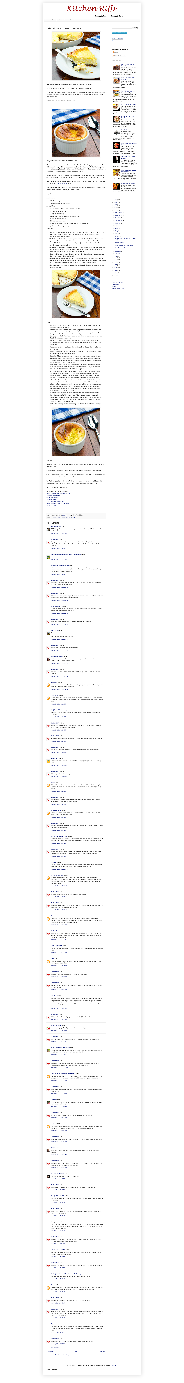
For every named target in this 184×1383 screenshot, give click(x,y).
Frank (53, 1285)
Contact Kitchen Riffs (118, 288)
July (116, 225)
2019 (115, 207)
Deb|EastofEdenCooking (59, 710)
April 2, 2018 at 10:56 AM (58, 1230)
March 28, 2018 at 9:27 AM (59, 574)
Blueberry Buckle (51, 499)
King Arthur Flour (62, 183)
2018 (115, 210)
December (118, 212)
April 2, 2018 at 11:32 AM (58, 1243)
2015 (115, 262)
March (117, 236)
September (118, 220)
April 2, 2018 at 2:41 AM (58, 1203)
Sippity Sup (54, 758)
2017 (115, 257)
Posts (116, 52)
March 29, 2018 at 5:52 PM (59, 989)
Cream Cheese (61, 517)
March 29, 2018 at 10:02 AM (59, 924)
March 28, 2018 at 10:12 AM (59, 587)
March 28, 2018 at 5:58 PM (59, 791)
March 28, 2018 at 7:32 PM (59, 830)
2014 (115, 265)
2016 (115, 259)
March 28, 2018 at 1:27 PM (59, 704)
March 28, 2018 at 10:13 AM (59, 600)
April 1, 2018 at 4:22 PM (58, 1179)
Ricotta (73, 517)
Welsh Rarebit (119, 242)
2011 (115, 272)
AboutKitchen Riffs (117, 282)
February (118, 251)
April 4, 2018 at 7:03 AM (58, 1279)
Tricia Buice (54, 695)
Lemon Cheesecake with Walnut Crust (58, 493)
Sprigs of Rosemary (57, 875)
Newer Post (50, 1351)
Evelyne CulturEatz (57, 656)
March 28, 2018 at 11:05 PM (59, 869)
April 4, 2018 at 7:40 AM (58, 1292)
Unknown (54, 916)
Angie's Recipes (56, 526)
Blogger (114, 1365)
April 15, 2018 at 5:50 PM (58, 1344)
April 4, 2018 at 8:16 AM (58, 1318)
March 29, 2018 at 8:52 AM (59, 897)
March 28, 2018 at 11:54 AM (59, 663)
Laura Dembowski (56, 945)
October (118, 217)
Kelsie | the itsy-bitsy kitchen (60, 565)
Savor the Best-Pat (57, 606)
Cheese (54, 517)
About (53, 20)
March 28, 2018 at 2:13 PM (59, 717)
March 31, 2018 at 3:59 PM (59, 1167)
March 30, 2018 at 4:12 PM (59, 1117)
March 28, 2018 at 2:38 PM (59, 752)
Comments (117, 55)
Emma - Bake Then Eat (58, 1249)
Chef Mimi (54, 682)
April (116, 233)
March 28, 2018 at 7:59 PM (59, 856)
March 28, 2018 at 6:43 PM (59, 817)
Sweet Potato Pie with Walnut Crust (57, 504)
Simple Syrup (125, 130)
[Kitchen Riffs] (117, 44)
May (116, 231)
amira (52, 958)
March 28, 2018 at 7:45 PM (59, 843)
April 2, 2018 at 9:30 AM (58, 1216)
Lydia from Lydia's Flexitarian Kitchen (63, 1073)
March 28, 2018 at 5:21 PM (59, 765)
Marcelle (54, 1147)
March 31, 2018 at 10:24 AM (59, 1154)
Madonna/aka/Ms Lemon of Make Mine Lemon (66, 554)
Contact (72, 20)
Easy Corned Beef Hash (128, 104)
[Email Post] (71, 515)
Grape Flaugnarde (52, 497)
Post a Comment (54, 1347)
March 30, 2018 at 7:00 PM (59, 1141)
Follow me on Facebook (117, 38)
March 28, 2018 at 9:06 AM (59, 548)
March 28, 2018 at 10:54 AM (59, 613)
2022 (115, 199)
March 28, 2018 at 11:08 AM (59, 639)
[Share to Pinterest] (82, 515)
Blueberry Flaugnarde (53, 495)
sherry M (53, 862)
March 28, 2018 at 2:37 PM (59, 730)
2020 (115, 205)
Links (65, 20)
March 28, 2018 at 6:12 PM (59, 804)
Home (47, 20)
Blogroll (114, 286)
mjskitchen (54, 995)
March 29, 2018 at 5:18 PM (59, 965)
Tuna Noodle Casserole (128, 91)
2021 (115, 202)
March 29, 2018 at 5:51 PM (59, 976)
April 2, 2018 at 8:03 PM (58, 1268)
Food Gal (54, 1123)
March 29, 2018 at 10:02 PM (59, 1041)
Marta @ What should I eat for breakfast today (66, 1274)
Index (59, 20)
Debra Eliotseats (56, 810)
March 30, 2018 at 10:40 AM (59, 1054)
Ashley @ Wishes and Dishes (60, 1047)
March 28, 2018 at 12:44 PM (59, 689)
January (118, 253)
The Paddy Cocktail (121, 248)
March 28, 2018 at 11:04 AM (59, 624)
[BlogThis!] (76, 515)
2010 (115, 275)
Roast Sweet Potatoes (128, 183)
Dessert (68, 517)
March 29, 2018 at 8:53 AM (59, 910)
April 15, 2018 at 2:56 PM (58, 1333)
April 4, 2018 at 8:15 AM (58, 1303)
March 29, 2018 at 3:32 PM (59, 952)
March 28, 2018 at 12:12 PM (59, 676)
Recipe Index (116, 284)
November (118, 215)
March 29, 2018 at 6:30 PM (59, 1019)
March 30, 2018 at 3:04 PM (59, 1106)
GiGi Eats (54, 1099)
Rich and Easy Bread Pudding (55, 501)
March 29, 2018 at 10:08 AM (59, 939)
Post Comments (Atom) (62, 1355)
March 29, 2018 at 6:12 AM (59, 886)
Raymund (54, 1324)
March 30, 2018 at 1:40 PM (59, 1080)
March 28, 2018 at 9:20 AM (59, 559)
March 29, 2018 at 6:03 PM (59, 1008)
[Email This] (74, 515)
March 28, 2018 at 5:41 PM (59, 776)
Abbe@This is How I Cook (59, 836)
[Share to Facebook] (80, 515)
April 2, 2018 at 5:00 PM (58, 1256)
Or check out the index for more (56, 506)
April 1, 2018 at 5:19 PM (58, 1190)
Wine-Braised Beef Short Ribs (124, 245)
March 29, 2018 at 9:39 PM (59, 1030)
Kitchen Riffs (55, 539)
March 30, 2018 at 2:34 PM (59, 1093)
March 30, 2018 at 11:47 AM (59, 1067)
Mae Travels (55, 630)
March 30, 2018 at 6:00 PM (59, 1130)
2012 (115, 270)
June (117, 228)
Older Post (102, 1351)
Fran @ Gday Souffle (57, 1196)
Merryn (53, 782)
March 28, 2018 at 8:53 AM (59, 533)
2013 (115, 267)
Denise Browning (56, 1025)
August (117, 223)
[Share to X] (78, 515)
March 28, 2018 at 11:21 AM (59, 650)
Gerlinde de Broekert (57, 1173)
